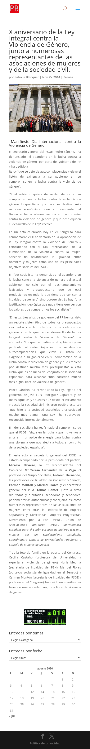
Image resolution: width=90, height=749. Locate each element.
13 (42, 692)
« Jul (12, 716)
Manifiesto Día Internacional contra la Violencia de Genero (45, 143)
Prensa (68, 77)
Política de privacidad (45, 743)
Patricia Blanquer (27, 77)
